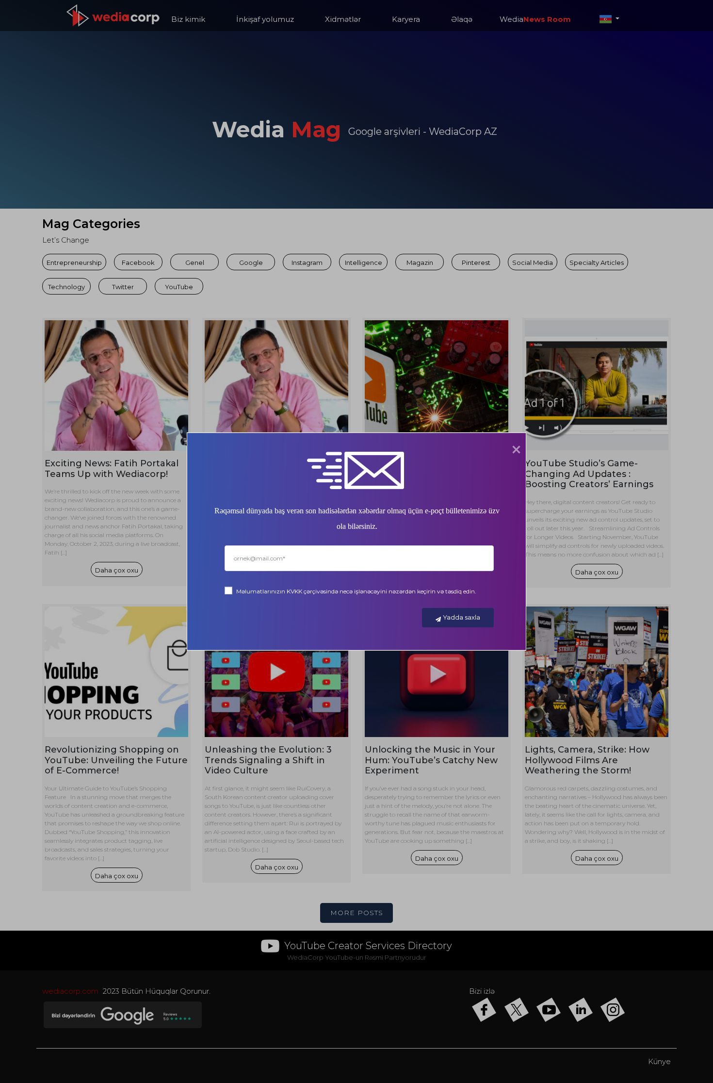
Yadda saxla (461, 617)
